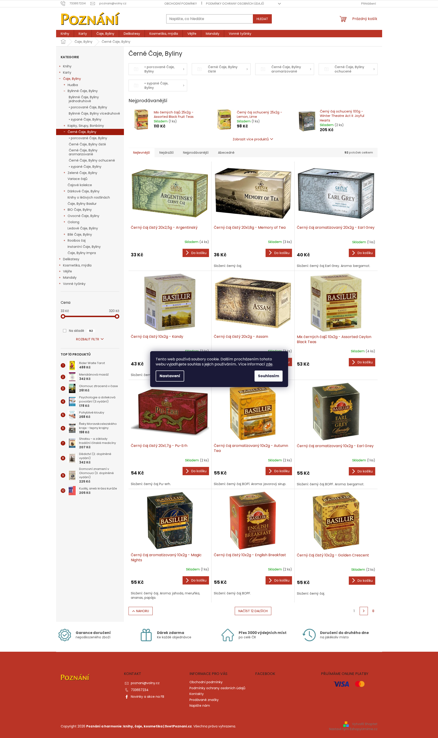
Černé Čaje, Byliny (82, 132)
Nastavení (170, 376)
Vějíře (67, 271)
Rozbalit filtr (87, 339)
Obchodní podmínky (180, 3)
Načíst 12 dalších (253, 611)
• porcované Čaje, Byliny (88, 107)
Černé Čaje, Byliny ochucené (92, 160)
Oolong (73, 222)
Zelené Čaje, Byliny (82, 173)
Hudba (73, 85)
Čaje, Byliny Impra (82, 253)
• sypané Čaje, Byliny (85, 119)
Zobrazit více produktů (251, 139)
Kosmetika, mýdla (77, 265)
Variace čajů (77, 179)
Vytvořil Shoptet (365, 724)
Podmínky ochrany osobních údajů (235, 3)
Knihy (67, 66)
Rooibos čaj (77, 240)
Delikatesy (71, 259)
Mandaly (70, 277)
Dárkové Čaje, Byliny (84, 191)
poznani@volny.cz (145, 683)
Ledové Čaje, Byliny (83, 228)
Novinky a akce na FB (147, 696)
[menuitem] (65, 33)
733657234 (140, 690)
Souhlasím (268, 376)
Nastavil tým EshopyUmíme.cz (353, 729)
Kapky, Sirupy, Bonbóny (86, 125)
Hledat (262, 19)
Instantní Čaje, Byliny (84, 246)
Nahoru (142, 611)
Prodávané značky (204, 699)
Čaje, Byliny (72, 78)
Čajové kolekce (80, 185)
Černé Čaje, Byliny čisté (87, 144)
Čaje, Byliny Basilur (82, 203)
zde (269, 364)
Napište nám (199, 705)
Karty (67, 72)
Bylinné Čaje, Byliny (83, 91)
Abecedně (226, 152)
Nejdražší (166, 152)
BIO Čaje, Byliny (80, 209)
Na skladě (81, 330)
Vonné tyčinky (74, 283)
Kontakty (196, 694)
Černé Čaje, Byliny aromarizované (83, 152)
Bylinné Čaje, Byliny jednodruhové (84, 99)
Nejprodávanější (196, 152)
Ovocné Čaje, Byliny (83, 216)
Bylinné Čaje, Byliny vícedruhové (94, 113)
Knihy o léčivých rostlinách (89, 197)
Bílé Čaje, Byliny (80, 234)
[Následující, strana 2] (364, 611)
